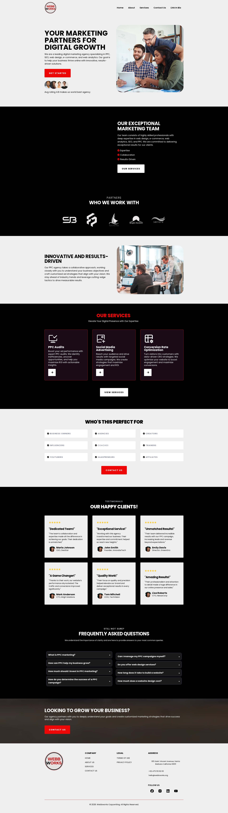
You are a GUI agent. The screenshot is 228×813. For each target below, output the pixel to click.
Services (144, 7)
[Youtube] (176, 791)
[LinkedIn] (168, 791)
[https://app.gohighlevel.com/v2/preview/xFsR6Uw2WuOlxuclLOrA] (60, 761)
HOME (87, 758)
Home (120, 7)
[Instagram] (160, 791)
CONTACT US (91, 770)
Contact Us (160, 7)
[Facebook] (152, 791)
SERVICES (89, 766)
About (131, 7)
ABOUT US (89, 762)
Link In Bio (176, 7)
